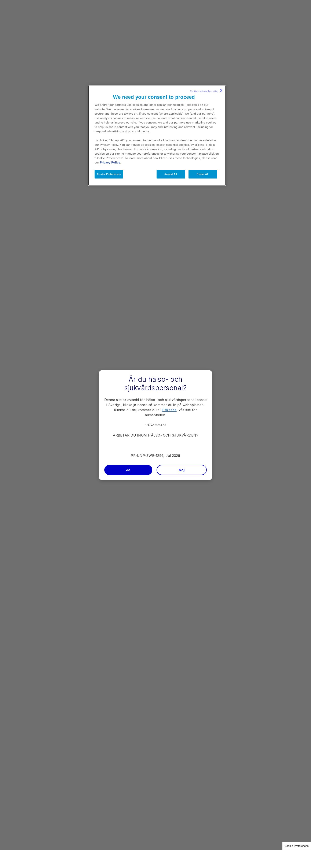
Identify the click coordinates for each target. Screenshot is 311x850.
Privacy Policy (110, 162)
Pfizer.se (169, 410)
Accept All (170, 174)
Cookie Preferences (297, 845)
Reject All (203, 174)
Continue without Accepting (206, 90)
